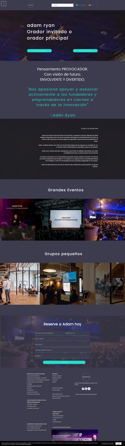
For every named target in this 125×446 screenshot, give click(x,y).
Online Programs (31, 434)
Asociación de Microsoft (33, 408)
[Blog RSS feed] (89, 388)
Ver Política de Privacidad (25, 444)
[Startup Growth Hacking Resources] (83, 389)
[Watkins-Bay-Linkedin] (86, 389)
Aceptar (118, 443)
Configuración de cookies (107, 443)
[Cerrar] (123, 443)
